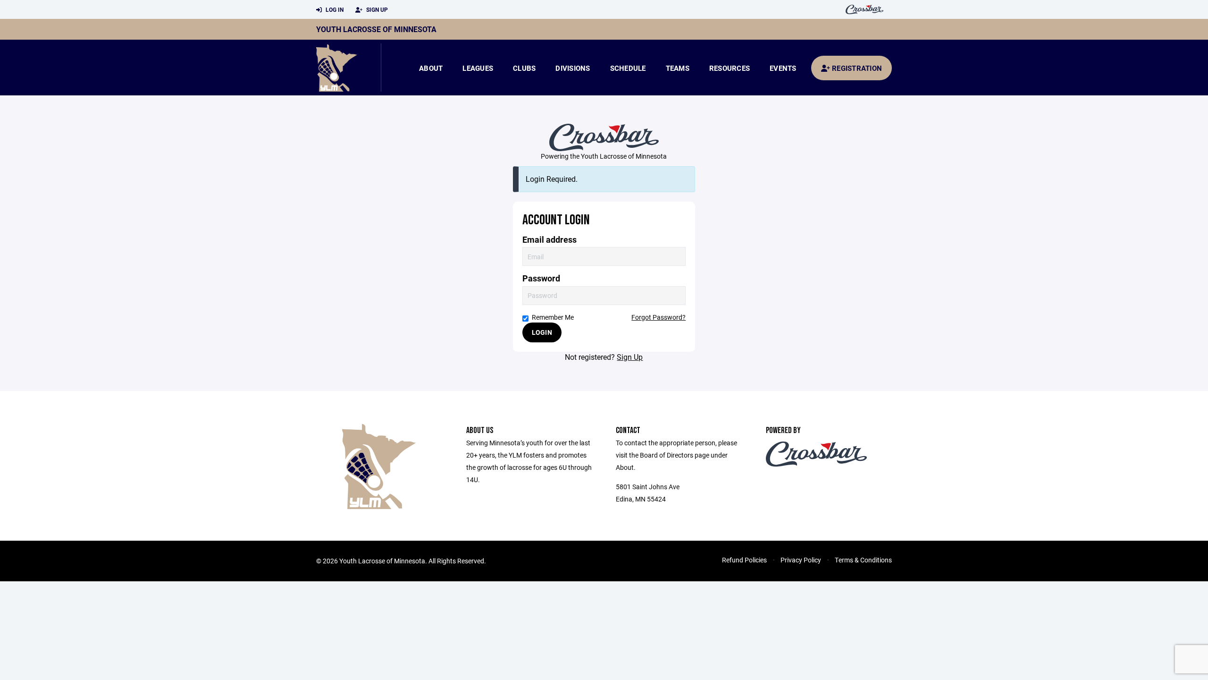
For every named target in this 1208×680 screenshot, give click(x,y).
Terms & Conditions (863, 559)
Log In (334, 9)
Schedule (628, 68)
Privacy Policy (800, 559)
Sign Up (376, 9)
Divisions (572, 68)
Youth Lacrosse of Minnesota (376, 29)
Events (783, 68)
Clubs (524, 68)
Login (542, 332)
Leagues (477, 68)
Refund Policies (744, 559)
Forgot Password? (658, 317)
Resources (729, 68)
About (431, 68)
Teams (677, 68)
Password (541, 278)
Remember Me (553, 317)
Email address (549, 239)
